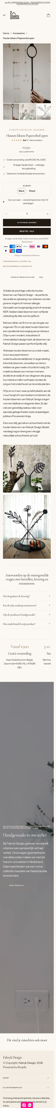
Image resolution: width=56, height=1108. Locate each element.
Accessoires (19, 33)
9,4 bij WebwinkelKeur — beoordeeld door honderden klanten (27, 3)
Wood (33, 191)
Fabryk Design (27, 1062)
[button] (5, 15)
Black (22, 191)
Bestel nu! (27, 230)
